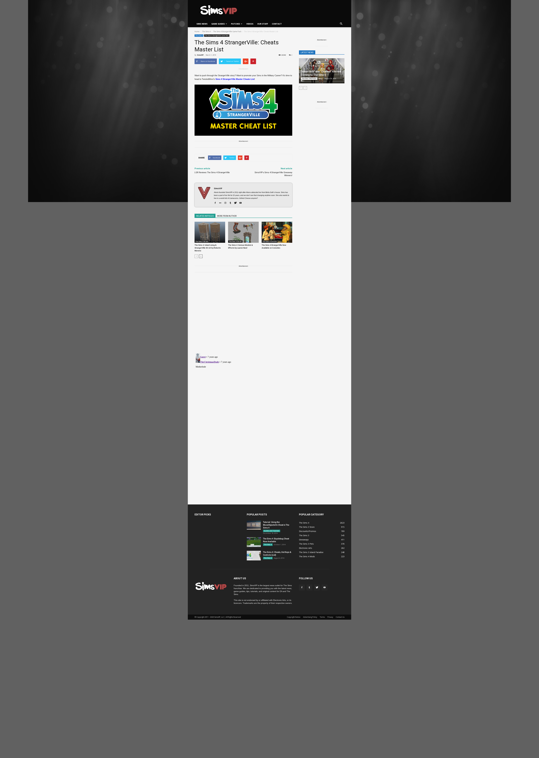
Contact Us (340, 617)
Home (197, 31)
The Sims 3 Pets (306, 543)
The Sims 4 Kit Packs (309, 79)
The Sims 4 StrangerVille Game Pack (217, 35)
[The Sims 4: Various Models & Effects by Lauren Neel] (243, 232)
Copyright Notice (293, 617)
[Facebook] (216, 203)
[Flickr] (221, 203)
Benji (320, 78)
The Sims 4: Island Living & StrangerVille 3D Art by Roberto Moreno (208, 248)
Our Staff (262, 23)
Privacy (330, 617)
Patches (235, 23)
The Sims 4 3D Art (201, 241)
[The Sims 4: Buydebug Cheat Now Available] (254, 542)
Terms (322, 617)
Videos (249, 23)
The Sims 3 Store (307, 527)
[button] (341, 23)
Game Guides (218, 23)
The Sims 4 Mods (307, 556)
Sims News (202, 23)
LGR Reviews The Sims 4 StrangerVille (212, 172)
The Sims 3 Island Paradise (311, 552)
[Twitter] (236, 203)
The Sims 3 (304, 535)
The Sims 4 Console (269, 241)
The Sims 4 (199, 35)
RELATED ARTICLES (205, 216)
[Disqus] (243, 314)
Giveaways (304, 539)
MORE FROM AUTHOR (227, 216)
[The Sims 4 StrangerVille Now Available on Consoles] (277, 232)
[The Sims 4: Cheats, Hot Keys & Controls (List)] (254, 555)
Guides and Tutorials (271, 531)
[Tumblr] (231, 203)
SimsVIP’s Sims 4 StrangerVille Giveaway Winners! (273, 174)
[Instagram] (226, 203)
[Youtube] (241, 203)
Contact (277, 23)
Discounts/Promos (307, 531)
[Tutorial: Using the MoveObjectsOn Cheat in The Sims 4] (254, 525)
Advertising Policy (310, 617)
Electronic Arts (305, 548)
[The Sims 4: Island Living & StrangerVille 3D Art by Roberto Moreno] (210, 232)
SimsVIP (200, 55)
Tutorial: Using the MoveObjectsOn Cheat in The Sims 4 (276, 525)
